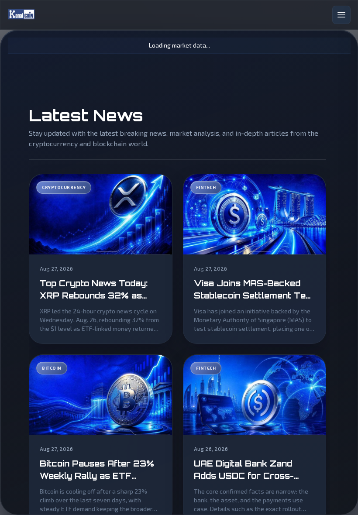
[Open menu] (341, 15)
